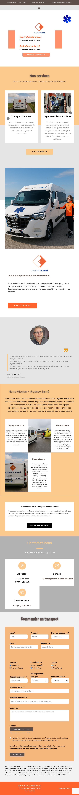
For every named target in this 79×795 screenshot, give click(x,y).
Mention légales (64, 788)
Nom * (12, 633)
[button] (8, 118)
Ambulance (15, 665)
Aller (54, 665)
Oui (33, 668)
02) (20, 605)
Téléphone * (46, 643)
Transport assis (17, 668)
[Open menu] (39, 7)
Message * (14, 708)
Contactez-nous (22, 305)
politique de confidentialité (56, 775)
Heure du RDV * (58, 677)
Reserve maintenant (39, 525)
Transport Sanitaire (21, 116)
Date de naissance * (60, 633)
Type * (54, 663)
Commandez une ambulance (36, 54)
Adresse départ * (17, 687)
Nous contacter (39, 152)
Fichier (13, 726)
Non (39, 668)
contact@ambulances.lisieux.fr (57, 578)
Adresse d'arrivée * (18, 697)
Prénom (34, 633)
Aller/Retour (57, 668)
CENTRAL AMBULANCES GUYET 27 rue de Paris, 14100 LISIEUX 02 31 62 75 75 (29, 788)
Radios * (13, 663)
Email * (13, 643)
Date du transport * (18, 677)
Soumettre (17, 754)
